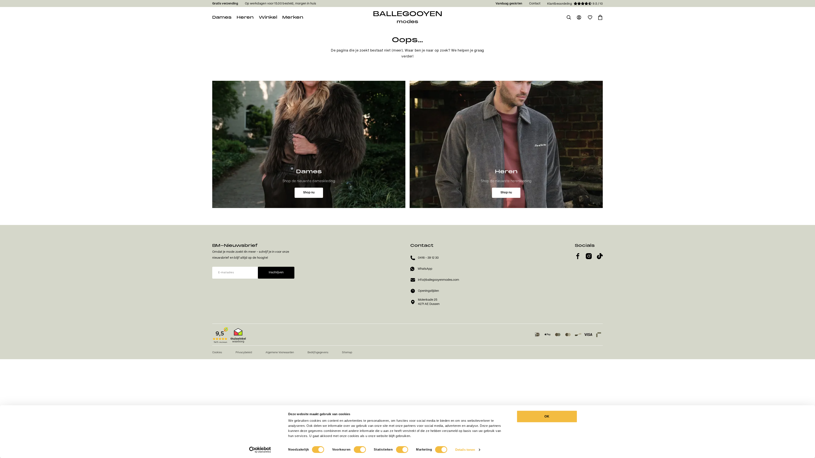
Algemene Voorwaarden (280, 352)
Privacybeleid (244, 352)
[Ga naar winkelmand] (600, 17)
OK (546, 416)
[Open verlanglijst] (590, 17)
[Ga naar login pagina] (579, 17)
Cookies (217, 352)
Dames (222, 17)
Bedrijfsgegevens (318, 352)
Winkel (268, 17)
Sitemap (347, 352)
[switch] (360, 449)
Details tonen (465, 449)
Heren (245, 17)
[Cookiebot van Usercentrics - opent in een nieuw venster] (260, 450)
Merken (292, 17)
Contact (534, 3)
